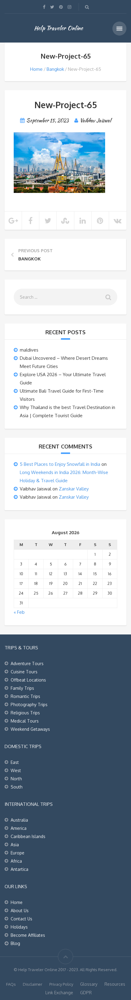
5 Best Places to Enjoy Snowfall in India (60, 464)
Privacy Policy (61, 984)
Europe (17, 852)
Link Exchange (59, 992)
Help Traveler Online (58, 28)
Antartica (19, 869)
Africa (16, 861)
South (17, 786)
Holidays (19, 927)
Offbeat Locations (28, 679)
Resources (114, 984)
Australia (19, 820)
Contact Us (21, 918)
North (16, 778)
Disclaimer (32, 984)
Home (36, 69)
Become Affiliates (28, 935)
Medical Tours (25, 720)
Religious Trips (25, 712)
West (16, 770)
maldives (29, 350)
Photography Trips (29, 704)
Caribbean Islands (28, 836)
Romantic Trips (25, 696)
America (19, 828)
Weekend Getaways (30, 729)
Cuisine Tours (24, 671)
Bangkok (55, 69)
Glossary (88, 984)
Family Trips (22, 688)
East (15, 762)
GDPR (86, 992)
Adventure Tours (27, 663)
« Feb (19, 612)
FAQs (11, 984)
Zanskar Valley (74, 489)
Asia (15, 844)
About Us (20, 910)
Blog (15, 943)
